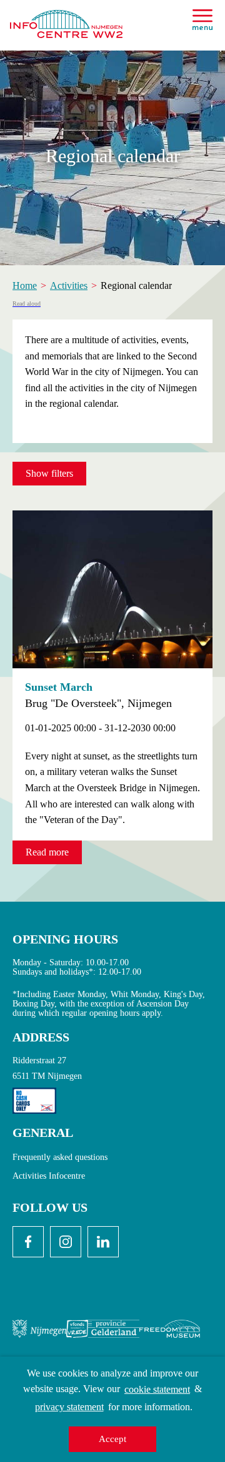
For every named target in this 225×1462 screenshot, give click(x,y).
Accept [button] (112, 1439)
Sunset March (58, 687)
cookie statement (157, 1389)
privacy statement (69, 1406)
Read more (47, 852)
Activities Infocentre (48, 1176)
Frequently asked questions (60, 1157)
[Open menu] (202, 19)
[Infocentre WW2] (66, 19)
